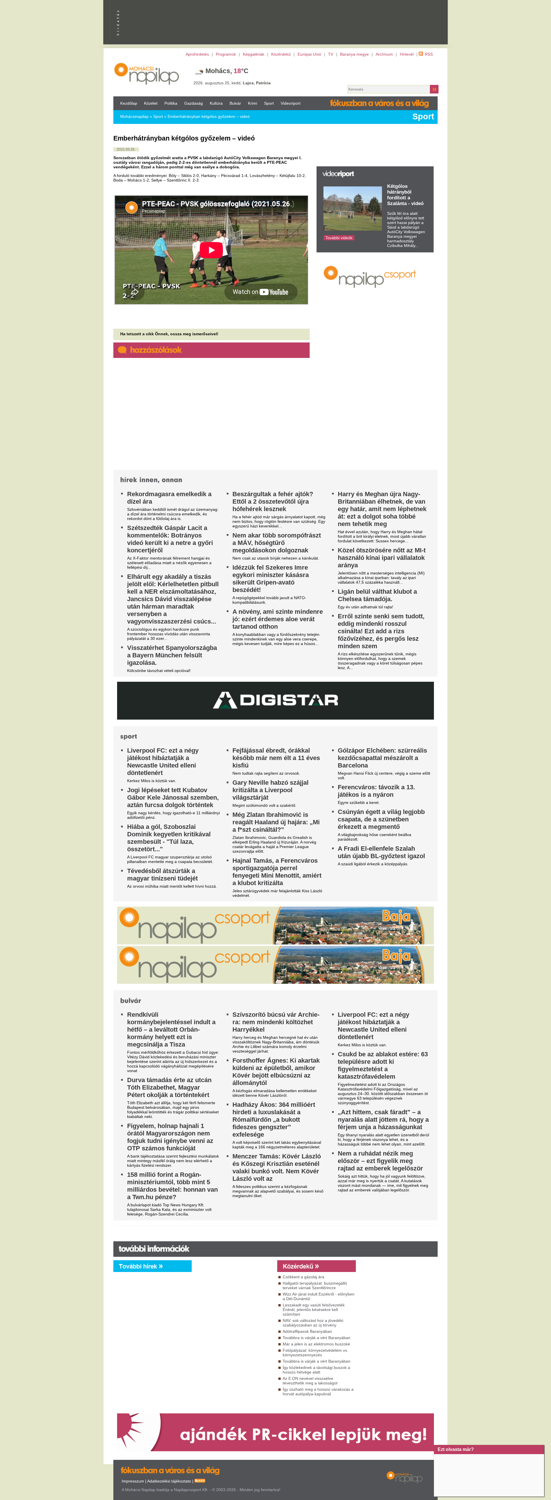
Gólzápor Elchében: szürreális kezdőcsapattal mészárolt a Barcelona (382, 758)
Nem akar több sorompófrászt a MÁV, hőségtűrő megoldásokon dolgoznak (276, 543)
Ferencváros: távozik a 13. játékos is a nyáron (376, 791)
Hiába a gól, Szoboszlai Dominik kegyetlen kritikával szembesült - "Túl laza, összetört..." (169, 838)
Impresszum (133, 1481)
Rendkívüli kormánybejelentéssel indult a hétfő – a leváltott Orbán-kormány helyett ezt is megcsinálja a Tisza (171, 1029)
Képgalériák (253, 54)
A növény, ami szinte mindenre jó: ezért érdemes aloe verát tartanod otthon (277, 619)
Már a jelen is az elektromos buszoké (316, 1344)
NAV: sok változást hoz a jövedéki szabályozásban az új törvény (313, 1322)
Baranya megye (354, 54)
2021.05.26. (126, 149)
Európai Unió (309, 54)
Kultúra (216, 103)
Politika (170, 103)
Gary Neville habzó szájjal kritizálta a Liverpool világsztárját (270, 790)
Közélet (151, 103)
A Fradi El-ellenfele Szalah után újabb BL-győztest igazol (381, 852)
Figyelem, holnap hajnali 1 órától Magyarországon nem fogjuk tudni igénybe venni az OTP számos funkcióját (170, 1137)
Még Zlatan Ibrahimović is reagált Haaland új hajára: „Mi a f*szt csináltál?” (276, 822)
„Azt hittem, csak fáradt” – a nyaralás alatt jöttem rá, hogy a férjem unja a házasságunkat (383, 1120)
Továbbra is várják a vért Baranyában (316, 1337)
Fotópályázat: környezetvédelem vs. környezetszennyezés (315, 1352)
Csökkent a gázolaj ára (303, 1277)
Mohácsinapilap (134, 116)
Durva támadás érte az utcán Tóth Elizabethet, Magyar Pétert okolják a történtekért (169, 1087)
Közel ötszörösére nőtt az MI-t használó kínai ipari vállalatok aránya (382, 558)
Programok (226, 54)
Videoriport (290, 103)
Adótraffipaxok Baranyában (307, 1331)
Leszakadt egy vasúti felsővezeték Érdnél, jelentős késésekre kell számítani (314, 1309)
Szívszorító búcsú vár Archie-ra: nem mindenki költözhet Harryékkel (275, 1022)
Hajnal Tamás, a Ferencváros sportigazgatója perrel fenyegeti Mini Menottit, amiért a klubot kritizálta (276, 872)
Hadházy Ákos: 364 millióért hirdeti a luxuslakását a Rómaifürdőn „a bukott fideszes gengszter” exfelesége (273, 1119)
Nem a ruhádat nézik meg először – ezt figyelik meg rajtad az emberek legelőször (380, 1161)
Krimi (252, 103)
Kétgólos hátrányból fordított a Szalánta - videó (405, 195)
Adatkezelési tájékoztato (169, 1481)
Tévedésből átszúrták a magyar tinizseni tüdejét (162, 874)
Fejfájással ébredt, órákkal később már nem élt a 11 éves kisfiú (276, 758)
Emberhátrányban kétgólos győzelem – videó (209, 116)
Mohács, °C (227, 71)
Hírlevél (407, 54)
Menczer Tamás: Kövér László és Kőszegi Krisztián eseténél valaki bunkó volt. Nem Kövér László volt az (276, 1167)
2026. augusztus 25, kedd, (232, 83)
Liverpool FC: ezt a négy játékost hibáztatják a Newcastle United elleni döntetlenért (163, 761)
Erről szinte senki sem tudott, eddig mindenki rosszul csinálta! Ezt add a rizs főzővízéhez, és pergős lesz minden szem (381, 631)
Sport (269, 103)
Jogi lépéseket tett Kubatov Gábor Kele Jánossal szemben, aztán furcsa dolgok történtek (173, 797)
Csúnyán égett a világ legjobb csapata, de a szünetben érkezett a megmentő (381, 819)
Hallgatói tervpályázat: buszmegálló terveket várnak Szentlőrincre (315, 1285)
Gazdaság (193, 103)
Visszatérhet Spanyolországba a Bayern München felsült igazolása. (172, 655)
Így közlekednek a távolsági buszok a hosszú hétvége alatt (316, 1369)
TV (330, 54)
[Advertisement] (374, 357)
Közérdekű (281, 54)
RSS (429, 54)
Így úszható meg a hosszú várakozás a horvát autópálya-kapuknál (318, 1391)
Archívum (384, 54)
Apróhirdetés (197, 54)
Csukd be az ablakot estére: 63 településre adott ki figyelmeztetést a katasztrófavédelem (383, 1065)
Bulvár (235, 103)
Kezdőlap (128, 103)
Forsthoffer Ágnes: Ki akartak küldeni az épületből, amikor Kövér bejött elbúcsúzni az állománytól (276, 1071)
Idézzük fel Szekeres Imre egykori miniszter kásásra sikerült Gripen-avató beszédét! (270, 578)
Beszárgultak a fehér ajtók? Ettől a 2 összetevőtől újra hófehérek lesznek (272, 501)
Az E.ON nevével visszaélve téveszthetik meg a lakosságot (310, 1380)
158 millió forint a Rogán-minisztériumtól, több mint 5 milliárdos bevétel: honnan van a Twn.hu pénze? (172, 1186)
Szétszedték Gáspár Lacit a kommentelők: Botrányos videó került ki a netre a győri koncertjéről (170, 539)
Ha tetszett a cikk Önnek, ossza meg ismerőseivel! (169, 334)
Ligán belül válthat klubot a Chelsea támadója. (377, 595)
